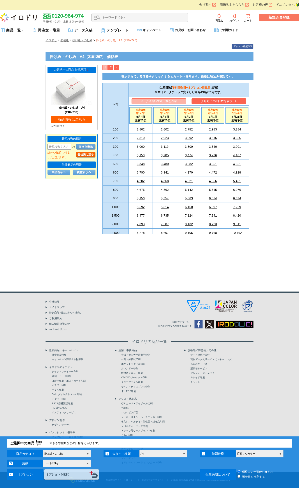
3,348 (141, 164)
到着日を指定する (253, 476)
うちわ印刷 (127, 435)
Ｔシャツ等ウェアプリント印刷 (138, 430)
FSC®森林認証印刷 (62, 403)
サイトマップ (57, 307)
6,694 (237, 198)
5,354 (165, 198)
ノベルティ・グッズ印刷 (134, 426)
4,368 (165, 181)
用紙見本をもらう (232, 4)
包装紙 (64, 40)
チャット (195, 382)
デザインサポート (61, 424)
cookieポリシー (58, 329)
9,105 (189, 232)
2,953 (213, 129)
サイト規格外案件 (200, 354)
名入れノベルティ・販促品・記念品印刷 (143, 421)
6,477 (141, 215)
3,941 (165, 172)
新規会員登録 (279, 17)
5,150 (141, 198)
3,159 (141, 155)
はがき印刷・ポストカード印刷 (69, 380)
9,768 (213, 232)
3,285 (165, 155)
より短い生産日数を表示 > (219, 101)
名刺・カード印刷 (61, 376)
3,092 (189, 138)
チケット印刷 (59, 399)
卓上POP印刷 (128, 391)
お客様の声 (260, 4)
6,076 (237, 189)
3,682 (189, 164)
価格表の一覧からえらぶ (257, 471)
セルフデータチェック (202, 373)
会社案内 (205, 4)
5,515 (213, 189)
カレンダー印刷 (129, 368)
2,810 (141, 138)
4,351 (237, 164)
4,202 (141, 181)
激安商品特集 (59, 354)
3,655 (237, 138)
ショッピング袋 (129, 412)
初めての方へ (285, 4)
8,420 (237, 215)
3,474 (189, 155)
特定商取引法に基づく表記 (65, 312)
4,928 (237, 172)
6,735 (165, 215)
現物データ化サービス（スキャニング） (212, 359)
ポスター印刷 (59, 385)
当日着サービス (198, 364)
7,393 (141, 224)
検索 (97, 18)
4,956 (213, 181)
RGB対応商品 (59, 407)
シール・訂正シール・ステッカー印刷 (141, 417)
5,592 (141, 207)
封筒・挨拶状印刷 (131, 359)
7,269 (237, 207)
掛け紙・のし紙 (82, 40)
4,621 (189, 181)
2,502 (141, 129)
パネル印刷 (58, 389)
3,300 (189, 146)
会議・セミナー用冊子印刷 (135, 354)
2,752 (189, 129)
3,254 (237, 129)
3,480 (165, 164)
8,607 (165, 232)
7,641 (213, 215)
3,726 (213, 155)
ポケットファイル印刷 (133, 364)
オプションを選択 (57, 474)
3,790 (141, 172)
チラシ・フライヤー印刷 (65, 371)
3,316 (213, 138)
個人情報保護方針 (59, 323)
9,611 (237, 224)
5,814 (165, 207)
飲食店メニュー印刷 (132, 373)
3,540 (213, 146)
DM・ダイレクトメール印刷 (67, 394)
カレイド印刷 (197, 377)
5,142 (189, 189)
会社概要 (54, 301)
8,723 (213, 224)
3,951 (213, 164)
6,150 (189, 207)
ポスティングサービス (64, 412)
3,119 (165, 146)
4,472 (213, 172)
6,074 (213, 198)
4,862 (165, 189)
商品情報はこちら (72, 119)
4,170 (189, 172)
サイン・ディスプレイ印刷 (135, 386)
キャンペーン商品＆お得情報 (67, 359)
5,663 (189, 198)
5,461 (237, 181)
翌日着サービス (198, 368)
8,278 (141, 232)
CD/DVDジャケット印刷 (134, 377)
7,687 (165, 224)
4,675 (141, 189)
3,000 (141, 146)
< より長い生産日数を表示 (159, 101)
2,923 (165, 138)
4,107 (237, 155)
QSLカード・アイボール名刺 (137, 403)
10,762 (237, 232)
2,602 (165, 129)
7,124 (189, 215)
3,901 (237, 146)
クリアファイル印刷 (132, 382)
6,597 (213, 207)
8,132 (189, 224)
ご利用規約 (55, 318)
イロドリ (51, 40)
